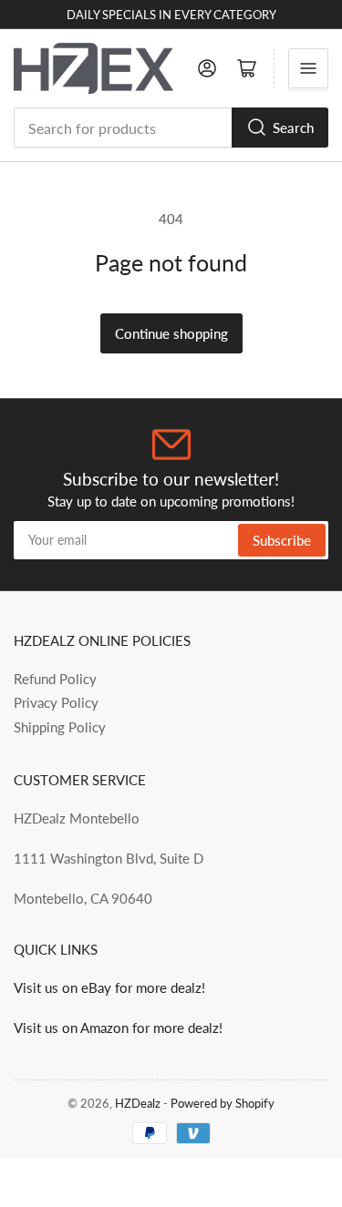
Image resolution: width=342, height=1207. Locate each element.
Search (293, 127)
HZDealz (138, 1103)
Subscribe (282, 540)
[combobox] (171, 127)
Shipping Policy (60, 727)
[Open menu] (308, 68)
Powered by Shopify (223, 1103)
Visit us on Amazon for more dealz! (118, 1027)
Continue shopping (171, 333)
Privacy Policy (56, 702)
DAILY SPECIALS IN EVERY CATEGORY (171, 14)
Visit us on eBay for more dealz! (109, 987)
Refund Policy (55, 678)
